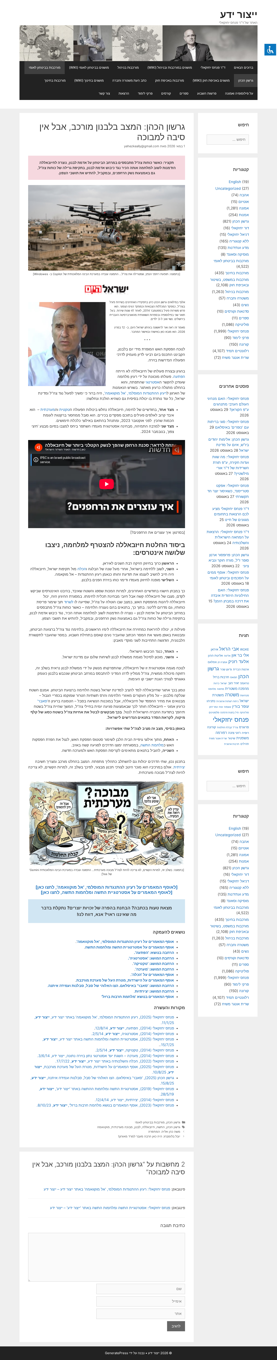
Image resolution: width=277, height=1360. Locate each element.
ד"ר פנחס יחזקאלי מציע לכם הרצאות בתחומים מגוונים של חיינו (230, 514)
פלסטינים (214, 712)
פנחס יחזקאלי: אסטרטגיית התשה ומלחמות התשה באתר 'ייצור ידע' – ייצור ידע (110, 1208)
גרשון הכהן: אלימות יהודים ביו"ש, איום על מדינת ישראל (228, 445)
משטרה (232, 694)
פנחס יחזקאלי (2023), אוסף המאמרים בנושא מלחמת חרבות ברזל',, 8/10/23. (105, 1105)
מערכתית (47, 409)
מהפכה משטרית (237, 689)
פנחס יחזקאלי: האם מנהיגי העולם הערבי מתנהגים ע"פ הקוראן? (228, 404)
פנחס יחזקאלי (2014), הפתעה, (149, 1028)
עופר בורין (240, 706)
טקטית (64, 409)
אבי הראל (229, 649)
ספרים (184, 93)
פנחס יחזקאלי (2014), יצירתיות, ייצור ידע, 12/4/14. (134, 1100)
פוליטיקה (242, 324)
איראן (214, 649)
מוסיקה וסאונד (238, 254)
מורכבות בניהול (128, 67)
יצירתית (179, 767)
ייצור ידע (239, 14)
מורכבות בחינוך (55, 80)
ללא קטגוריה (239, 241)
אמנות (244, 215)
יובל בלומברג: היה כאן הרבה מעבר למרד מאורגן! (149, 1136)
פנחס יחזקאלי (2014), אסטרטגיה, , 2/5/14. (132, 1034)
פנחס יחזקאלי (238, 331)
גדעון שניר (226, 669)
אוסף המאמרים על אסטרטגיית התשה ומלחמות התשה (129, 947)
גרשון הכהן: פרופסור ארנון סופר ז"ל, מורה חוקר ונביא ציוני (229, 560)
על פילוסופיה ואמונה (239, 93)
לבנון (137, 1127)
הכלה (81, 569)
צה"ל (235, 727)
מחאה (220, 688)
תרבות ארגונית (231, 744)
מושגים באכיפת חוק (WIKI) (211, 80)
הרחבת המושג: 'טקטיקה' (153, 963)
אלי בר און (240, 655)
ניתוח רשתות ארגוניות (227, 701)
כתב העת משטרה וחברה (129, 80)
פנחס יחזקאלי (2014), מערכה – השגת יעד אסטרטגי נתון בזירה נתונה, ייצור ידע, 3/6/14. (105, 1056)
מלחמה (212, 688)
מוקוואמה (103, 1127)
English (235, 182)
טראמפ (244, 683)
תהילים (244, 744)
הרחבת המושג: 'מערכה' (154, 969)
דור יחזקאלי (240, 228)
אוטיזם (243, 201)
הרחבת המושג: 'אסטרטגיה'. (151, 958)
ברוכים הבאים (243, 67)
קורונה (244, 344)
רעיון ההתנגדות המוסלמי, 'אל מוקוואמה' (135, 393)
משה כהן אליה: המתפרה (164, 1131)
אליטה (227, 655)
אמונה (244, 208)
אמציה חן (222, 662)
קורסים (166, 93)
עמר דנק (213, 706)
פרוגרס (244, 727)
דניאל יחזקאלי (238, 234)
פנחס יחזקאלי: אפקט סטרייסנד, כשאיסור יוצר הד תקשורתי (228, 491)
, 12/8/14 (102, 1028)
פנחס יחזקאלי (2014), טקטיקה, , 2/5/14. (134, 1050)
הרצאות (124, 93)
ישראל (224, 683)
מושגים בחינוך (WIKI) (89, 80)
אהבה (244, 195)
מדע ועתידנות (238, 247)
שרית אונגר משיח (235, 357)
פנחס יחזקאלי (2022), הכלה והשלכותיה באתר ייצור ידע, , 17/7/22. (114, 1061)
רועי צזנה (234, 733)
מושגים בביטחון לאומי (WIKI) (89, 67)
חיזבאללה (148, 1127)
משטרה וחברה (238, 298)
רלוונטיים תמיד (237, 351)
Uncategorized (228, 188)
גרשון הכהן (245, 80)
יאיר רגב (233, 683)
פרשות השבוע (206, 93)
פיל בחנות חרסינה (229, 712)
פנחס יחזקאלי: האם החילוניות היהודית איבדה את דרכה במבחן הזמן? (230, 595)
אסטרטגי (152, 382)
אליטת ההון (215, 655)
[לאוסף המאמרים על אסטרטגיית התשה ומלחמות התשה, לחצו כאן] (106, 892)
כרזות (216, 683)
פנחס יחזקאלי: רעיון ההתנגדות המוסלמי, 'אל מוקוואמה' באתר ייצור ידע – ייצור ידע (107, 1189)
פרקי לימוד (145, 93)
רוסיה (245, 733)
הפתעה (179, 376)
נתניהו (211, 701)
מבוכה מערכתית (122, 1127)
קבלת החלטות (224, 727)
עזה (221, 706)
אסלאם (212, 662)
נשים (245, 305)
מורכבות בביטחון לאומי (44, 67)
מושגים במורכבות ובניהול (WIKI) (169, 67)
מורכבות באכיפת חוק (169, 80)
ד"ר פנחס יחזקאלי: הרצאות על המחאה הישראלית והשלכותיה (228, 537)
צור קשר (104, 93)
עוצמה (227, 706)
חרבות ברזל (221, 677)
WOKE (244, 649)
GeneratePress (116, 1353)
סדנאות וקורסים (237, 311)
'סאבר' (42, 701)
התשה (160, 1127)
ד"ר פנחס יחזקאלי (213, 67)
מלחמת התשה (152, 745)
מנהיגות (244, 695)
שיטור (231, 738)
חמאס (233, 677)
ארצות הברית (241, 669)
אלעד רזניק (238, 661)
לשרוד (68, 602)
